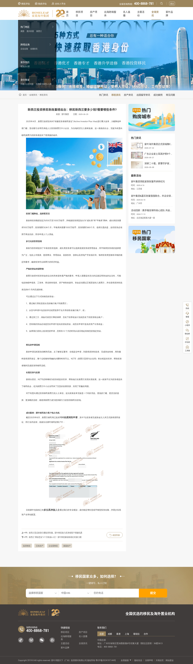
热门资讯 (103, 95)
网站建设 (170, 660)
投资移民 (26, 546)
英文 (172, 4)
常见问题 (170, 95)
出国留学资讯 (143, 95)
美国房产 (67, 546)
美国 (22, 31)
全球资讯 (155, 14)
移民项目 (79, 14)
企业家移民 (53, 546)
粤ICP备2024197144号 (106, 660)
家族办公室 (25, 66)
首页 (67, 14)
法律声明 (149, 660)
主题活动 (140, 14)
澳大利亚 (30, 31)
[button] (91, 88)
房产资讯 (128, 95)
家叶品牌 (169, 14)
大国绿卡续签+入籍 (43, 84)
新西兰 (39, 31)
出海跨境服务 (110, 14)
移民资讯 (116, 95)
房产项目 (93, 14)
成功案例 (157, 95)
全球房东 (34, 49)
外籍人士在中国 (26, 84)
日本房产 (39, 546)
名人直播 (126, 14)
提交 (153, 593)
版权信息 (138, 660)
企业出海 (24, 49)
